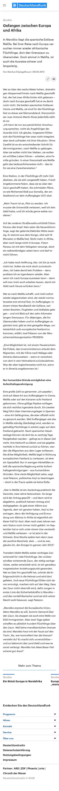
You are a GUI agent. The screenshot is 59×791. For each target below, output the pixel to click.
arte (42, 768)
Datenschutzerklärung (16, 750)
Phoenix (33, 768)
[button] (4, 5)
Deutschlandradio (14, 745)
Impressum (10, 759)
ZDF (24, 768)
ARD (17, 768)
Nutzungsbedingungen (17, 754)
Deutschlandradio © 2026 (19, 778)
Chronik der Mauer (14, 773)
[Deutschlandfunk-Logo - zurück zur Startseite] (29, 5)
